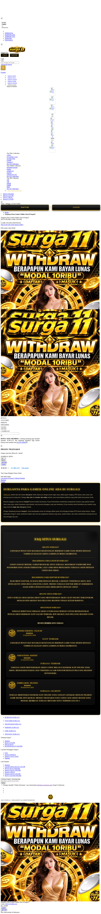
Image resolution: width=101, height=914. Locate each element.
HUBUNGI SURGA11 (12, 717)
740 (8, 182)
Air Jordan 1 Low (12, 157)
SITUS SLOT (9, 744)
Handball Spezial (12, 167)
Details (3, 482)
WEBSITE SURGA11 (12, 727)
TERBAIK (8, 38)
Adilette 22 (10, 171)
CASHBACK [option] (5, 431)
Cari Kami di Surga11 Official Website (13, 478)
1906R (9, 185)
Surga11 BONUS (10, 755)
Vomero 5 (10, 162)
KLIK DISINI (21, 442)
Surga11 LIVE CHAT (12, 756)
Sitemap (7, 758)
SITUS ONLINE (8, 194)
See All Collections (13, 164)
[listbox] (20, 423)
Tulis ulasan (25, 468)
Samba (9, 169)
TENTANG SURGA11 (12, 734)
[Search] (3, 67)
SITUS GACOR (8, 196)
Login (4, 55)
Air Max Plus (11, 158)
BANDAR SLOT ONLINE (13, 746)
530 (8, 180)
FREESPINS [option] (5, 425)
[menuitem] (12, 75)
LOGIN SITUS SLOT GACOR (15, 767)
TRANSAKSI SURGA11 (13, 724)
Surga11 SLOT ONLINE (13, 770)
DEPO (3, 460)
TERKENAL (9, 33)
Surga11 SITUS (10, 772)
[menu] (50, 133)
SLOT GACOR (10, 743)
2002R (9, 183)
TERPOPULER (10, 35)
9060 (8, 187)
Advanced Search (6, 64)
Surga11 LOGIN (8, 199)
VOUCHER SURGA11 (12, 721)
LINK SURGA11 (10, 731)
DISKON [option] (4, 422)
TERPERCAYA (10, 36)
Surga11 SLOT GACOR (12, 774)
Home (7, 212)
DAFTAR (25, 207)
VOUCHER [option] (5, 420)
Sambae (9, 173)
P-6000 (9, 160)
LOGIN (76, 207)
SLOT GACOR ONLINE (13, 775)
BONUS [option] (3, 418)
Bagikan (3, 480)
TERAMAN (9, 40)
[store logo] (17, 52)
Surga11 (7, 741)
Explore (3, 72)
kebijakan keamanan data (44, 785)
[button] (5, 313)
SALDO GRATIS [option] (3, 428)
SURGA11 (6, 495)
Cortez (9, 155)
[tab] (50, 72)
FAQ (6, 753)
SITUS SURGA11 (11, 904)
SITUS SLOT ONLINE (12, 768)
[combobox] (10, 63)
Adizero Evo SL (12, 174)
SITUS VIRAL (8, 197)
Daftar (14, 55)
